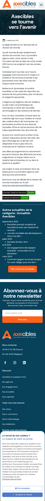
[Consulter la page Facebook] (5, 363)
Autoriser (31, 193)
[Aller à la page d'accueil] (19, 4)
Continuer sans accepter (11, 479)
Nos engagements (10, 387)
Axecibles (6, 74)
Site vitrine (6, 409)
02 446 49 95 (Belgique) (12, 354)
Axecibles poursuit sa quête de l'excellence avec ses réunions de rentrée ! (22, 227)
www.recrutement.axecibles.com (18, 185)
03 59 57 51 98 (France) (12, 349)
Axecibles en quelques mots (14, 377)
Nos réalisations (8, 424)
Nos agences (7, 382)
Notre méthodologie (10, 419)
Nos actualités (8, 392)
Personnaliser (23, 488)
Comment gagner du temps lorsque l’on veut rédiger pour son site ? (24, 261)
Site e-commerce (10, 414)
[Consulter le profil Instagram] (15, 363)
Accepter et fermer (23, 494)
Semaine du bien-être (17, 242)
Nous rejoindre (8, 397)
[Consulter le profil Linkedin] (24, 363)
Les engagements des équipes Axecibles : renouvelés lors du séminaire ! (21, 250)
